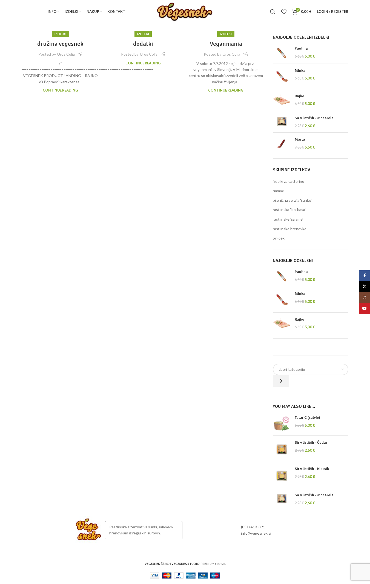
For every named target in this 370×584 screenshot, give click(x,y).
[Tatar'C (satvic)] (282, 423)
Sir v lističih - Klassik (312, 468)
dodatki (143, 43)
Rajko (299, 96)
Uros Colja (66, 54)
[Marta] (282, 143)
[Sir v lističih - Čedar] (282, 449)
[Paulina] (282, 52)
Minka (300, 70)
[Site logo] (185, 11)
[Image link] (88, 529)
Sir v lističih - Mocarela (314, 118)
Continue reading (60, 90)
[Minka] (282, 76)
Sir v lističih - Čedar (311, 442)
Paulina (301, 48)
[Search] (272, 11)
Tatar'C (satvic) (307, 417)
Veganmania (226, 43)
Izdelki (60, 34)
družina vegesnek (60, 43)
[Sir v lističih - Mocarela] (282, 121)
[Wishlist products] (283, 11)
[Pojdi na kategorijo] (281, 381)
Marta (300, 139)
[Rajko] (282, 100)
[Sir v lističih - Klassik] (282, 475)
